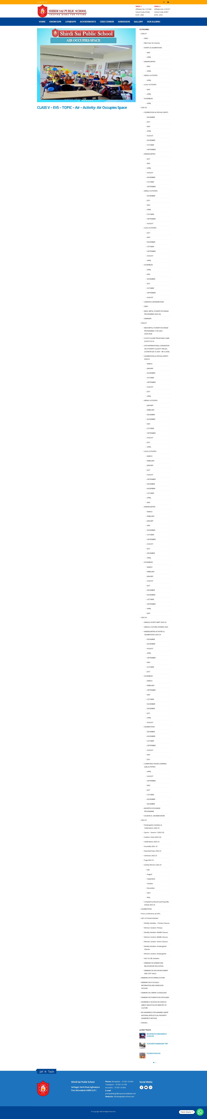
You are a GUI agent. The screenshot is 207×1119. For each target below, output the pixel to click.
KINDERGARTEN (149, 61)
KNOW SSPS (55, 21)
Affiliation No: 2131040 (143, 9)
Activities (144, 1023)
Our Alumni (153, 21)
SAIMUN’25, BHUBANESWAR (154, 302)
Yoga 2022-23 (149, 860)
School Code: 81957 (161, 12)
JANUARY (150, 368)
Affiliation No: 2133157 (162, 9)
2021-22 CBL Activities (151, 958)
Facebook (141, 1087)
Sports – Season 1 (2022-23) (154, 832)
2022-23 (144, 820)
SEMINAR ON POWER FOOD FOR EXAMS (155, 997)
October (150, 883)
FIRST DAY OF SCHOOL (152, 43)
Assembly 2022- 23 (150, 846)
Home (42, 21)
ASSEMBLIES (148, 98)
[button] (81, 100)
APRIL (149, 57)
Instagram (150, 1087)
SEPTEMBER (151, 149)
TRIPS (146, 38)
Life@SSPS (70, 21)
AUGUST (150, 136)
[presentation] (39, 65)
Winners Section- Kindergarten (155, 954)
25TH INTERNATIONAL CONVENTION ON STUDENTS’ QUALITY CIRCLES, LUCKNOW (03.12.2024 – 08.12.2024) (156, 349)
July (148, 870)
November (151, 888)
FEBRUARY (150, 410)
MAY (148, 52)
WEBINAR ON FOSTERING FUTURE (153, 978)
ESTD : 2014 (158, 15)
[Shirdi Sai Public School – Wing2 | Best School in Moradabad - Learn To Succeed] (62, 11)
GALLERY (138, 21)
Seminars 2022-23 (150, 855)
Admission (124, 21)
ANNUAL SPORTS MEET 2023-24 (155, 622)
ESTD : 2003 (140, 15)
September (151, 879)
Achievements (88, 21)
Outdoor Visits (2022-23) (152, 837)
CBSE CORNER (107, 21)
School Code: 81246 (143, 12)
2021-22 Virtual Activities (149, 918)
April (148, 893)
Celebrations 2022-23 (151, 842)
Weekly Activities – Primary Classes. (157, 923)
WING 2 (157, 6)
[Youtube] (168, 2)
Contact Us (42, 2)
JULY (148, 122)
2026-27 (144, 34)
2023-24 (144, 617)
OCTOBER (150, 145)
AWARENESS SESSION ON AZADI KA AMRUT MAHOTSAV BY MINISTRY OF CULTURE (154, 1005)
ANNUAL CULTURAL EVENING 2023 (156, 627)
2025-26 (144, 107)
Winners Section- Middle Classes (156, 937)
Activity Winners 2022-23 (152, 865)
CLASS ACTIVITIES (150, 84)
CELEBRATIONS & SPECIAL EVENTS (156, 112)
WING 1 (139, 6)
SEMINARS (148, 318)
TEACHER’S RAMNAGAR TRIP (157, 1043)
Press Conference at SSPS (150, 914)
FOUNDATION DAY (153, 1053)
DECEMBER (151, 117)
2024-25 (144, 323)
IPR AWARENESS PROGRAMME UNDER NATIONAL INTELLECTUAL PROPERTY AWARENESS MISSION (154, 1015)
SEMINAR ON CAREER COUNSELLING (154, 993)
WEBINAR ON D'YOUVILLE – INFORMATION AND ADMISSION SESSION (152, 985)
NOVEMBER (151, 140)
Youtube (146, 1087)
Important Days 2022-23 (152, 851)
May (148, 897)
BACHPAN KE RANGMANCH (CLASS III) (157, 1035)
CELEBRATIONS (149, 727)
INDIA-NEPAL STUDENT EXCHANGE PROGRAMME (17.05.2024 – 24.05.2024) (156, 331)
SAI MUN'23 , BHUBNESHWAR (154, 816)
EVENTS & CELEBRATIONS (153, 48)
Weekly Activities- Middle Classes (156, 932)
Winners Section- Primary (153, 928)
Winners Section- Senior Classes (156, 941)
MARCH (149, 364)
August (149, 874)
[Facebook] (164, 2)
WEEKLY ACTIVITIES (151, 75)
